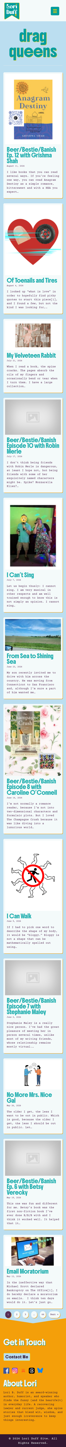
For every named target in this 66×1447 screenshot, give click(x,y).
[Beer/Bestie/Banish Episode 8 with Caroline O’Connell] (33, 769)
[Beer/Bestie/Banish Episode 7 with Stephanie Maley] (33, 1005)
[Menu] (55, 11)
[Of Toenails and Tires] (33, 258)
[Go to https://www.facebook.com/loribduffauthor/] (6, 1371)
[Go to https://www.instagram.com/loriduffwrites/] (15, 1371)
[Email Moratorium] (33, 1272)
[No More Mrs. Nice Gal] (33, 1096)
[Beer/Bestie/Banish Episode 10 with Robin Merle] (33, 445)
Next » (54, 1314)
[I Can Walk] (33, 896)
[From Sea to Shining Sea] (33, 658)
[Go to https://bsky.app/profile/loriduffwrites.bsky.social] (40, 1370)
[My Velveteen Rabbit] (33, 356)
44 (42, 1314)
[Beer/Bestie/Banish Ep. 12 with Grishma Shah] (33, 135)
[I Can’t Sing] (33, 555)
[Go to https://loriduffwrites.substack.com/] (23, 1371)
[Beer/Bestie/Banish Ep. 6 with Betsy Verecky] (33, 1184)
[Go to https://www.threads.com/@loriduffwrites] (32, 1371)
